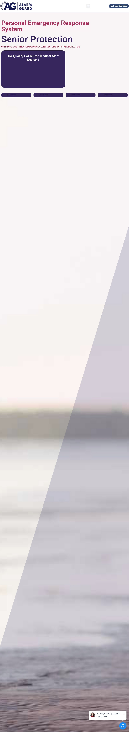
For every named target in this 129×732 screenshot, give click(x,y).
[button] (88, 6)
